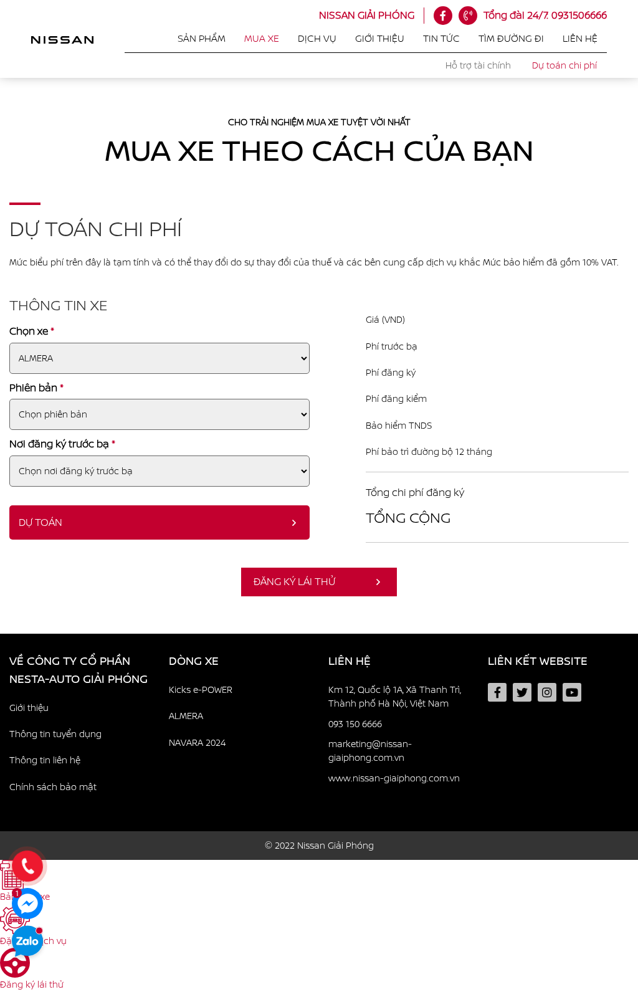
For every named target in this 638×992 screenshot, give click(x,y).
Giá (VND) (385, 319)
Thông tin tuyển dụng (55, 734)
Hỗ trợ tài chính (478, 65)
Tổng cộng (408, 517)
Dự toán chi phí (564, 65)
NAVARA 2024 (197, 742)
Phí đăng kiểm (396, 398)
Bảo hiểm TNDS (399, 425)
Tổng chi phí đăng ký (415, 492)
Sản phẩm (202, 38)
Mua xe (261, 38)
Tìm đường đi (511, 38)
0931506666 (545, 15)
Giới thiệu (379, 38)
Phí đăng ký (391, 372)
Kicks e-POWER (200, 689)
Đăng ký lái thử (294, 581)
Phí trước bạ (391, 346)
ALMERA (186, 716)
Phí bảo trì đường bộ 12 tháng (429, 451)
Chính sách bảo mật (53, 787)
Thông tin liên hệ (44, 760)
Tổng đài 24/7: (515, 15)
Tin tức (441, 38)
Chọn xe (31, 331)
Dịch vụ (317, 38)
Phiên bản (36, 387)
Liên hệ (580, 38)
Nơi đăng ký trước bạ (62, 444)
